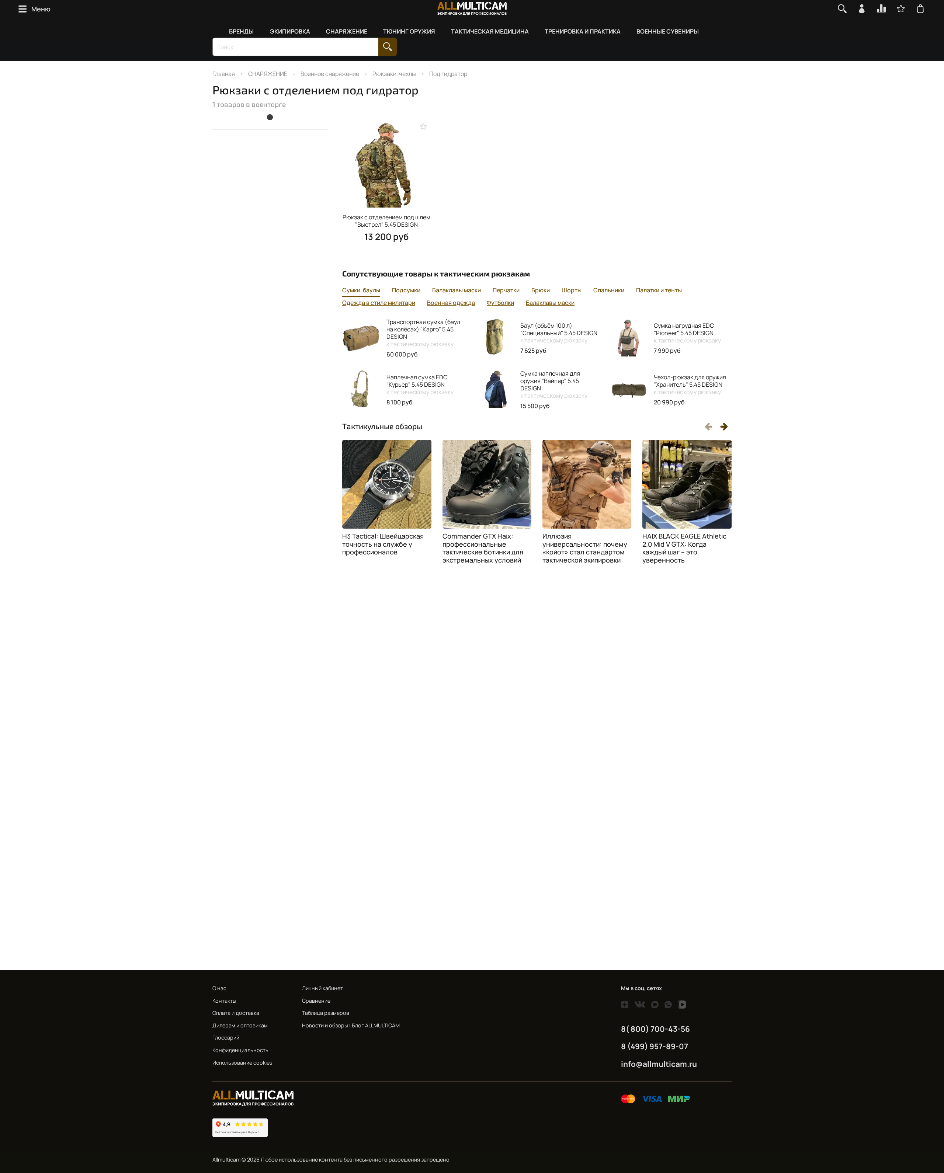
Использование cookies (242, 1062)
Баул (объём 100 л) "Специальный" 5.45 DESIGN (558, 332)
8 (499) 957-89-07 (654, 1046)
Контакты (224, 1000)
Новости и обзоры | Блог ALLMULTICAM (351, 1025)
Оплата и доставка (235, 1012)
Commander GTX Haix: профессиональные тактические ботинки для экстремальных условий (482, 548)
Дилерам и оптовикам (240, 1025)
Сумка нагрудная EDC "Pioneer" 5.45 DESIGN (687, 332)
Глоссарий (225, 1037)
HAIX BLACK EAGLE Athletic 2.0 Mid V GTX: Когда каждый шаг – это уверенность (684, 548)
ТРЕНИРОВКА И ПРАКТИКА (583, 31)
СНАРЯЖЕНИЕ (346, 31)
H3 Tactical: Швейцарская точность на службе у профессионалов (383, 544)
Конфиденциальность (240, 1050)
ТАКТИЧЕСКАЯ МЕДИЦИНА (490, 31)
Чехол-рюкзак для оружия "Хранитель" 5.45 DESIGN (690, 384)
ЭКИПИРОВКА (290, 31)
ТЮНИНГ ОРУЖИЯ (409, 31)
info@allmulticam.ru (659, 1064)
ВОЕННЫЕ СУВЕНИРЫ (667, 31)
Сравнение (316, 1000)
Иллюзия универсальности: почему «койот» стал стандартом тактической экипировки (584, 548)
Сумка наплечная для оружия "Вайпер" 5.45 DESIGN (553, 384)
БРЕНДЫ (241, 31)
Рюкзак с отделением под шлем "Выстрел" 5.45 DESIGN (386, 221)
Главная (223, 74)
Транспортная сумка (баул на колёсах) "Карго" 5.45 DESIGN (423, 333)
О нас (219, 988)
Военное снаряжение (330, 74)
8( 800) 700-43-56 (655, 1029)
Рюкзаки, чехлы (394, 74)
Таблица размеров (325, 1012)
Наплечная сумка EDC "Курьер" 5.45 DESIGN (420, 384)
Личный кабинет (322, 988)
